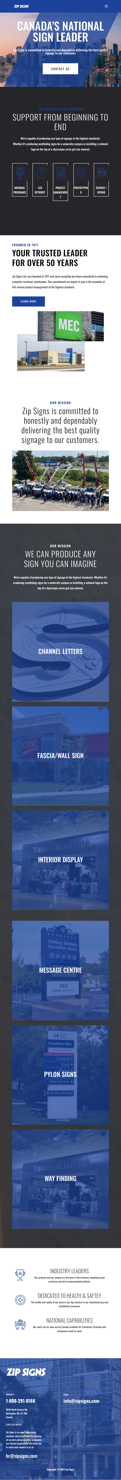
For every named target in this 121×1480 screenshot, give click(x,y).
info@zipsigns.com (81, 1400)
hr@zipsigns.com (21, 1455)
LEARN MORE (28, 301)
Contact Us (60, 68)
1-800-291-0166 (20, 1400)
